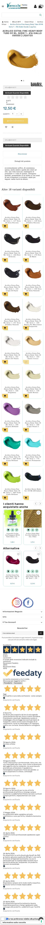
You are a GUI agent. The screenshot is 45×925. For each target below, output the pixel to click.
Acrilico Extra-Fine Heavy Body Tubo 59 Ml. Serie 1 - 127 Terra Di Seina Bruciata (12, 220)
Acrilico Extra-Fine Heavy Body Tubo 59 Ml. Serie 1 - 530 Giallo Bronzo (33, 389)
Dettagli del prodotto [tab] (22, 161)
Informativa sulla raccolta (14, 922)
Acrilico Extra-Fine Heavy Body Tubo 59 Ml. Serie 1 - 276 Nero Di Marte (32, 254)
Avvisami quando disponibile (17, 93)
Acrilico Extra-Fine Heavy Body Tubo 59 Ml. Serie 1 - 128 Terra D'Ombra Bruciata (33, 220)
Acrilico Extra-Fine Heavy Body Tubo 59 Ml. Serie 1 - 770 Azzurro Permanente (33, 457)
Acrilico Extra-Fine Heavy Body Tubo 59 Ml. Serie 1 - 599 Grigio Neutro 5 (33, 423)
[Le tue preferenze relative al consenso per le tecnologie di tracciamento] (41, 921)
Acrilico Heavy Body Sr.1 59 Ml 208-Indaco (32, 490)
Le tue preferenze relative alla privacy (23, 919)
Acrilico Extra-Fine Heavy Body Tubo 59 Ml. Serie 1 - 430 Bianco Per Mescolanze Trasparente (33, 322)
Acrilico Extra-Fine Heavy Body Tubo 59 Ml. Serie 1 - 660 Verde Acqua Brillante (12, 457)
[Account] (35, 7)
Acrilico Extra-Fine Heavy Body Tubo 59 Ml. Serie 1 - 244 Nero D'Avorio (12, 254)
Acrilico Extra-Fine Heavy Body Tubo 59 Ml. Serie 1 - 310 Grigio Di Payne (12, 287)
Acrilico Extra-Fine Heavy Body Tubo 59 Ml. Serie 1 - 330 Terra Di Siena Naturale (33, 287)
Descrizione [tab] (22, 154)
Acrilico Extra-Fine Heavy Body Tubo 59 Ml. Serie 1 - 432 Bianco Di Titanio (12, 355)
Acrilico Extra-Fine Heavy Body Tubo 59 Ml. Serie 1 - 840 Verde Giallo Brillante (12, 491)
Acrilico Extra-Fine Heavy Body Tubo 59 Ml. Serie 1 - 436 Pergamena (12, 389)
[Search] (40, 15)
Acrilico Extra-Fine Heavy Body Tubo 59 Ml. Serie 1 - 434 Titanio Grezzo (33, 355)
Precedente (8, 683)
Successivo (18, 683)
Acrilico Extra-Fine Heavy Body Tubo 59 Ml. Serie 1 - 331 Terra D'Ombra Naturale (12, 321)
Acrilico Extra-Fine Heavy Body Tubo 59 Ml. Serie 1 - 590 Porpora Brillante (12, 423)
